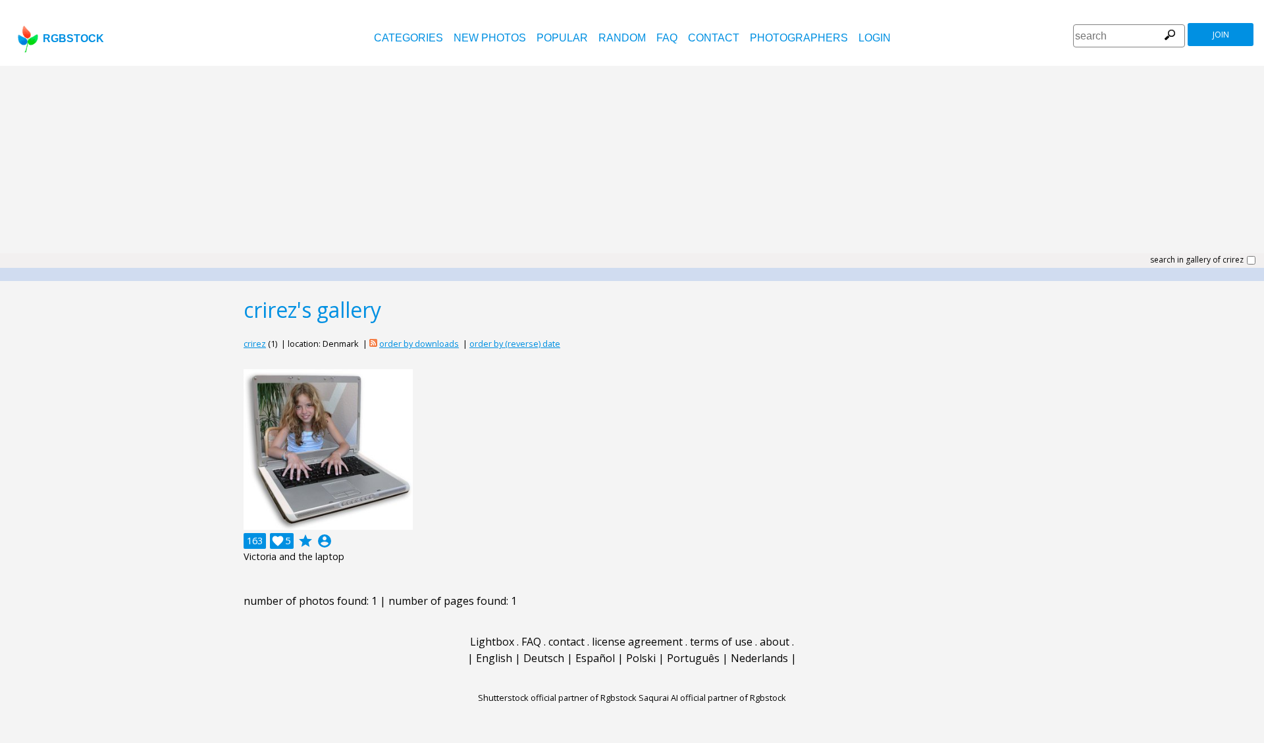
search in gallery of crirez (1197, 260)
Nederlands (759, 658)
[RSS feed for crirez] (373, 343)
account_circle (324, 541)
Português (693, 658)
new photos (490, 37)
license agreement (637, 641)
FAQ (666, 37)
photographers (799, 37)
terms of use (721, 641)
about (774, 641)
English (494, 658)
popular (562, 37)
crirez (255, 343)
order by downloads (419, 343)
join (1221, 34)
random (622, 37)
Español (595, 658)
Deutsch (543, 658)
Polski (641, 658)
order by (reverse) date (514, 343)
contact (713, 37)
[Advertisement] (632, 164)
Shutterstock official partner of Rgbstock (557, 698)
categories (408, 37)
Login (874, 37)
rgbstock (73, 38)
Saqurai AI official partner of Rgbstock (712, 698)
